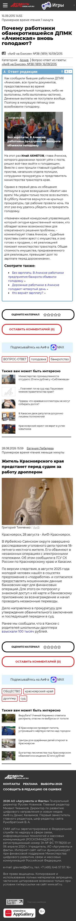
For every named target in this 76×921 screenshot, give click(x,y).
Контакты (11, 784)
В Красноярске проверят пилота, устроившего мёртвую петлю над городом (44, 729)
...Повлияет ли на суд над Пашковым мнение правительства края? (41, 390)
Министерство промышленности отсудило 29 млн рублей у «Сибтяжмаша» (44, 378)
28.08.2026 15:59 (13, 448)
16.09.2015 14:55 (12, 16)
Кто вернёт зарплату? (27, 293)
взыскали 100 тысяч (18, 631)
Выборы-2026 (51, 784)
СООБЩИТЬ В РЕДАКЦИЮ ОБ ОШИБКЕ (32, 789)
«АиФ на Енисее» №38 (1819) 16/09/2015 (29, 64)
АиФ (36, 527)
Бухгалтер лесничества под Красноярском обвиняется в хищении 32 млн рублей (45, 754)
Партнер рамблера (36, 902)
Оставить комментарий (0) (32, 329)
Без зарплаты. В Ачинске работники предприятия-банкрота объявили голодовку (36, 277)
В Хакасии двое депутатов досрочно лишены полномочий (41, 415)
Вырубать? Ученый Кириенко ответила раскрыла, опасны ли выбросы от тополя (44, 717)
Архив (24, 60)
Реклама (30, 784)
